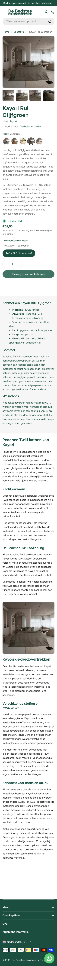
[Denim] (6, 141)
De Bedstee (18, 960)
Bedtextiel (19, 31)
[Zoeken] (50, 21)
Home (6, 31)
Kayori (13, 121)
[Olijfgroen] (31, 141)
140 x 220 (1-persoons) (19, 253)
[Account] (46, 12)
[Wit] (39, 141)
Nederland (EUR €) (17, 941)
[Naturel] (23, 141)
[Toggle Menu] (4, 12)
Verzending (23, 230)
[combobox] (28, 21)
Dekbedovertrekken (31, 126)
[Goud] (14, 141)
